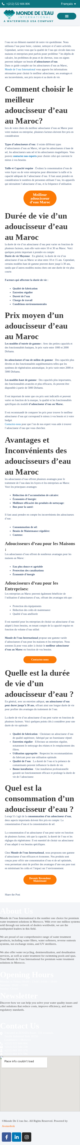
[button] (66, 16)
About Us (16, 911)
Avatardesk (8, 1126)
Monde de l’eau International (20, 69)
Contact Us (19, 1025)
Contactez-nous (13, 424)
